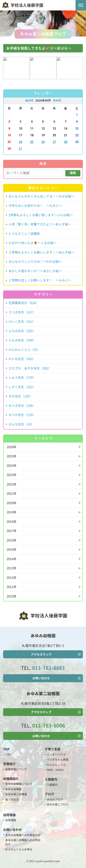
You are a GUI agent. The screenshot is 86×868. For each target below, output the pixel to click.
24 (20, 142)
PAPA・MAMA (55, 770)
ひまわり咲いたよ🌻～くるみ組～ (32, 243)
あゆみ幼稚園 (13, 789)
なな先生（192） (20, 396)
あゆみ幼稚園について (18, 784)
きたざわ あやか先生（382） (30, 368)
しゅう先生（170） (22, 377)
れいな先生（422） (22, 359)
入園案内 (52, 785)
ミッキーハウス (56, 754)
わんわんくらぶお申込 (18, 849)
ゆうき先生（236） (22, 405)
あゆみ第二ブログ (57, 804)
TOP (8, 754)
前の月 (29, 100)
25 (31, 142)
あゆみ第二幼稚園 (16, 794)
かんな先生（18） (21, 424)
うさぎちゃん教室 (57, 759)
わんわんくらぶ (56, 765)
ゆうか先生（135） (22, 415)
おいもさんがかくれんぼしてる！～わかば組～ (41, 196)
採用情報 (10, 820)
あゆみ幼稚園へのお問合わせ (22, 835)
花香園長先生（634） (24, 303)
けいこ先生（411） (22, 321)
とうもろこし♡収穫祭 (24, 234)
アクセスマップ (41, 654)
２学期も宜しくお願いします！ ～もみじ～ (40, 280)
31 (20, 149)
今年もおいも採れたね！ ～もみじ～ (35, 205)
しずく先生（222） (22, 387)
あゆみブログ (55, 799)
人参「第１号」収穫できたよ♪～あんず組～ (40, 224)
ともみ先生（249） (22, 340)
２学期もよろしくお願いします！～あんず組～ (41, 252)
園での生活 (12, 799)
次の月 (57, 100)
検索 (73, 173)
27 (54, 142)
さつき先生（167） (22, 312)
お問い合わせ (41, 678)
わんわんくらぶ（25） (24, 349)
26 (43, 142)
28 (65, 142)
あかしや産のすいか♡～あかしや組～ (35, 271)
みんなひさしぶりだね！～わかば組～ (35, 261)
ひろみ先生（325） (22, 331)
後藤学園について (16, 769)
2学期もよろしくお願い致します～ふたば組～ (41, 215)
